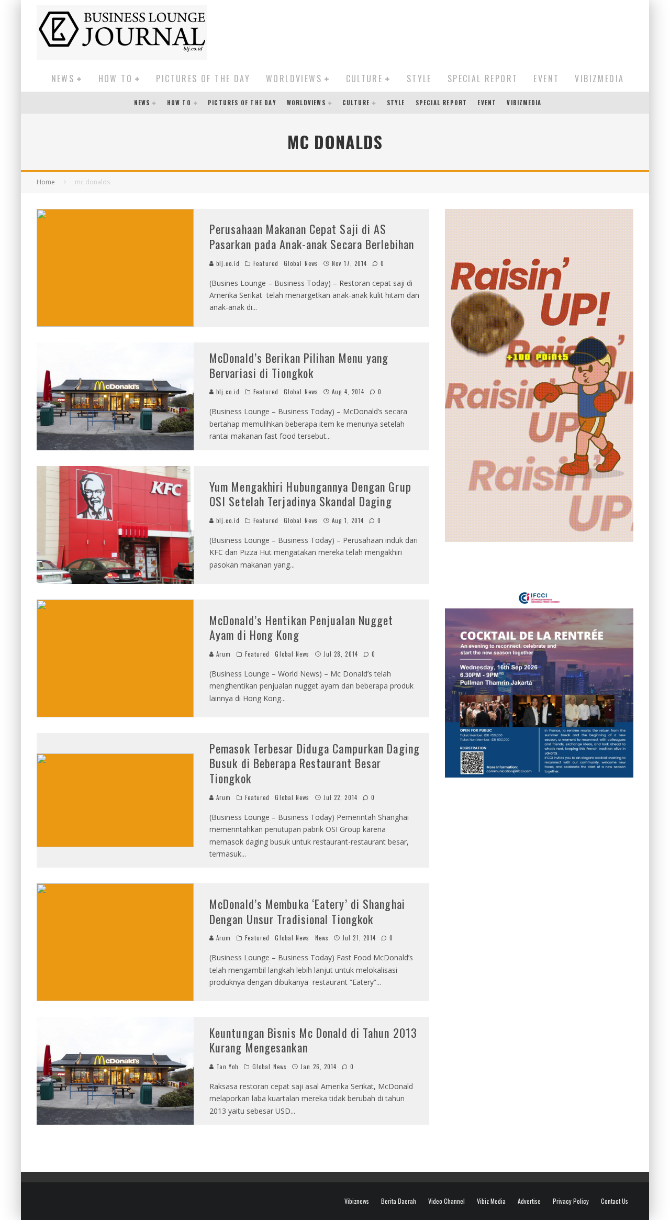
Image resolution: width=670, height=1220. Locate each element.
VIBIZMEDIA (599, 78)
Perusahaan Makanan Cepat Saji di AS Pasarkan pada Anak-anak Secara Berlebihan (311, 236)
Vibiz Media (491, 1201)
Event (546, 78)
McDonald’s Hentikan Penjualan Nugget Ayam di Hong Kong (301, 628)
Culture (364, 78)
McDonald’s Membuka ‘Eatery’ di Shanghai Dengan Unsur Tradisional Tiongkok (307, 911)
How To (115, 78)
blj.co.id (227, 263)
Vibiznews (356, 1201)
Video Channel (446, 1201)
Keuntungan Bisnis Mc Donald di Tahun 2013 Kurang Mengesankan (313, 1040)
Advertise (529, 1201)
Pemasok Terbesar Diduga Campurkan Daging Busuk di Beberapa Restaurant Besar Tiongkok (314, 763)
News (63, 78)
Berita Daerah (398, 1201)
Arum (222, 654)
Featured (265, 263)
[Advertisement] (442, 30)
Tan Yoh (226, 1066)
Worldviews (294, 78)
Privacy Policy (571, 1201)
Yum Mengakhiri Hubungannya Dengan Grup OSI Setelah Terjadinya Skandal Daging (310, 494)
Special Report (483, 78)
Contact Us (614, 1201)
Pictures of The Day (203, 78)
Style (419, 78)
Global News (301, 263)
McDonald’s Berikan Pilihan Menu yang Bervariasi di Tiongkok (299, 365)
